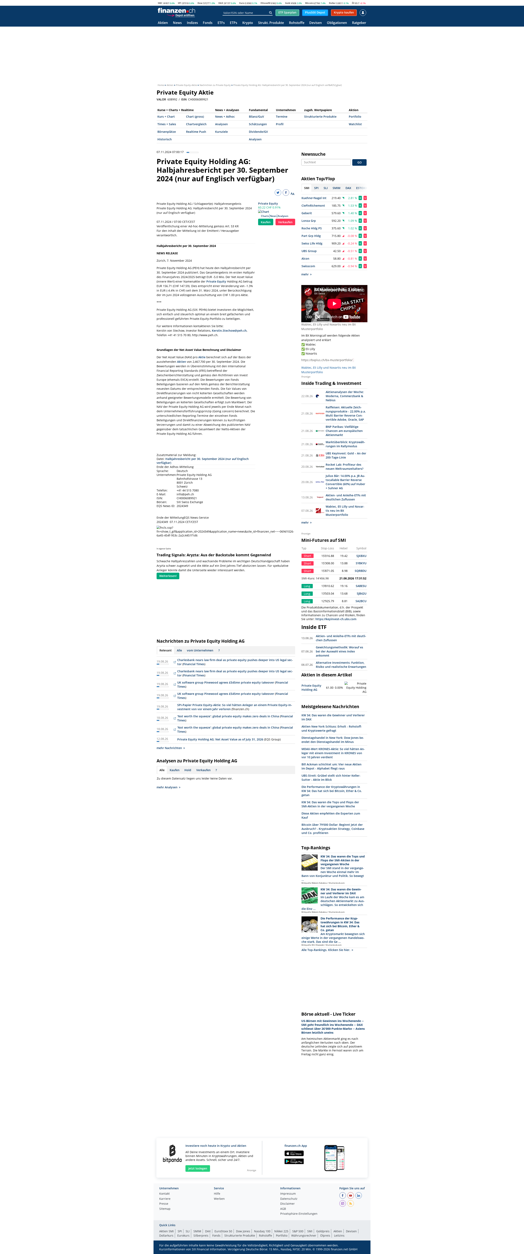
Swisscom (308, 266)
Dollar (332, 3)
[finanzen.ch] (176, 10)
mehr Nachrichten (169, 748)
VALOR (161, 99)
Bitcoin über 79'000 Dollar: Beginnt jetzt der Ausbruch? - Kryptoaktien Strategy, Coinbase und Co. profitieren (333, 829)
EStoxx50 (265, 3)
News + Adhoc (225, 116)
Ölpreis (325, 1235)
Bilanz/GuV (256, 116)
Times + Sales (166, 124)
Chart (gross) (195, 116)
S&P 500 (297, 1231)
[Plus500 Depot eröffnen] (180, 15)
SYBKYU (361, 563)
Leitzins (339, 1235)
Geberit (307, 213)
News (177, 23)
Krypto (247, 23)
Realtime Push (196, 132)
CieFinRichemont (313, 205)
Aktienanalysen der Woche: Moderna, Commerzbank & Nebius (345, 396)
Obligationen (337, 23)
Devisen (315, 23)
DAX (220, 3)
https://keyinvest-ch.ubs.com (335, 619)
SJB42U (361, 593)
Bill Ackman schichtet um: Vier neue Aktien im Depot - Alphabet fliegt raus (331, 766)
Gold (287, 3)
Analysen (221, 124)
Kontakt (164, 1193)
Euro (241, 3)
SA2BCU (361, 601)
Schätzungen (258, 124)
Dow (200, 3)
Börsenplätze (166, 132)
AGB (283, 1209)
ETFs (221, 23)
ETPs (233, 23)
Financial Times (193, 664)
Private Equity (268, 203)
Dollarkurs (166, 1235)
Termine (281, 116)
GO (359, 162)
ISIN (184, 99)
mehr (305, 274)
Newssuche (313, 154)
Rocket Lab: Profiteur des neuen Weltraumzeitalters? (344, 467)
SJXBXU (361, 556)
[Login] (363, 12)
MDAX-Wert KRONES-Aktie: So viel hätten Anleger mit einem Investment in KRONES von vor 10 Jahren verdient (333, 753)
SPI (179, 3)
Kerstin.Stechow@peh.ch (229, 330)
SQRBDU (360, 571)
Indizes (192, 23)
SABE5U (361, 586)
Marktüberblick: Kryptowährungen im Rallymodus (345, 444)
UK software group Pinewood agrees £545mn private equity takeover (225, 682)
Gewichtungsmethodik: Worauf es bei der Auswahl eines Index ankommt (339, 651)
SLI (188, 1231)
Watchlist (355, 124)
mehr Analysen (167, 787)
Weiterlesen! (168, 576)
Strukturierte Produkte (320, 116)
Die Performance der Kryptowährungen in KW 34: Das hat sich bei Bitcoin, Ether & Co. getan (332, 791)
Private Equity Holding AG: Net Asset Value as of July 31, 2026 (220, 739)
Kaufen (266, 222)
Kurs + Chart (166, 116)
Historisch (164, 139)
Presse (163, 1204)
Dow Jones (243, 1231)
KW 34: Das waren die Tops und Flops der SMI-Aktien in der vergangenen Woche (330, 804)
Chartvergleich (196, 124)
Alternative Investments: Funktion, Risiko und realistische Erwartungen (341, 665)
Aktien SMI (166, 1231)
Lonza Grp (309, 221)
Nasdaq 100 (262, 1231)
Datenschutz (288, 1199)
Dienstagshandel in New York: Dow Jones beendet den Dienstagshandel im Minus (333, 740)
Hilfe (217, 1193)
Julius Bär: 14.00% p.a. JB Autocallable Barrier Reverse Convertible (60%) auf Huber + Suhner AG (345, 482)
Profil (279, 124)
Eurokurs (183, 1235)
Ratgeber (359, 23)
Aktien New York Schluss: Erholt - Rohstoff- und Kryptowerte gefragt (332, 728)
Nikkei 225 (281, 1231)
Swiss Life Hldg (312, 243)
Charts (265, 216)
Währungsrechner (303, 1235)
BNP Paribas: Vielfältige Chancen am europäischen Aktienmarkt (344, 431)
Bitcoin (309, 3)
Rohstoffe (296, 23)
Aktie (202, 357)
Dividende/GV (258, 132)
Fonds (207, 23)
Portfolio (355, 116)
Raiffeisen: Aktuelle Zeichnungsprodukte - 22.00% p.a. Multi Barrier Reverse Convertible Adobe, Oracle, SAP (346, 413)
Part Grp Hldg (311, 236)
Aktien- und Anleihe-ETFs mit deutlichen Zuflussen (346, 497)
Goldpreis (323, 1231)
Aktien (163, 23)
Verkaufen (285, 222)
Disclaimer (287, 1204)
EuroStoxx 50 (223, 1231)
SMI (160, 3)
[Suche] (270, 13)
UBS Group (309, 251)
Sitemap (165, 1209)
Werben (219, 1199)
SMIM (197, 1231)
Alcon (305, 258)
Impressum (288, 1193)
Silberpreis (200, 1235)
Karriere (165, 1199)
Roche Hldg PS (312, 228)
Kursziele (221, 132)
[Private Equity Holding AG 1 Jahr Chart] (355, 688)
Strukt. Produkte (271, 23)
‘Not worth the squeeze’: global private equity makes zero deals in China (228, 716)
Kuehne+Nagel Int (314, 198)
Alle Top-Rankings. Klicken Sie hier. (326, 950)
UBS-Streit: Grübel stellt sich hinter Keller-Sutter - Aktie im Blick (331, 778)
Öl (353, 3)
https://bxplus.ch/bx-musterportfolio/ (326, 360)
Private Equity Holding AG (311, 688)
